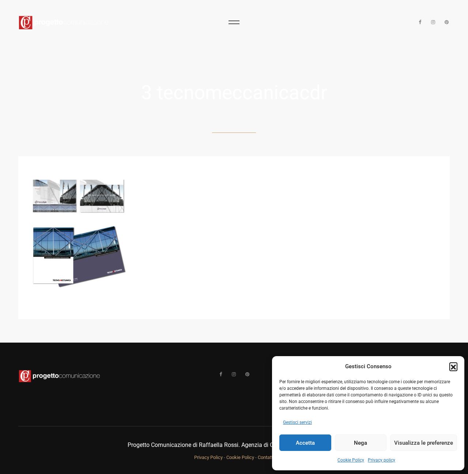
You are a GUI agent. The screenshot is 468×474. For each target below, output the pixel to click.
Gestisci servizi (297, 422)
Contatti (266, 457)
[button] (453, 366)
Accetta (305, 443)
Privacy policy (381, 460)
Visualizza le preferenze (423, 443)
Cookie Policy (350, 460)
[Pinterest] (447, 22)
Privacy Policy (208, 457)
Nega (360, 443)
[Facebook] (420, 22)
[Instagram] (433, 22)
